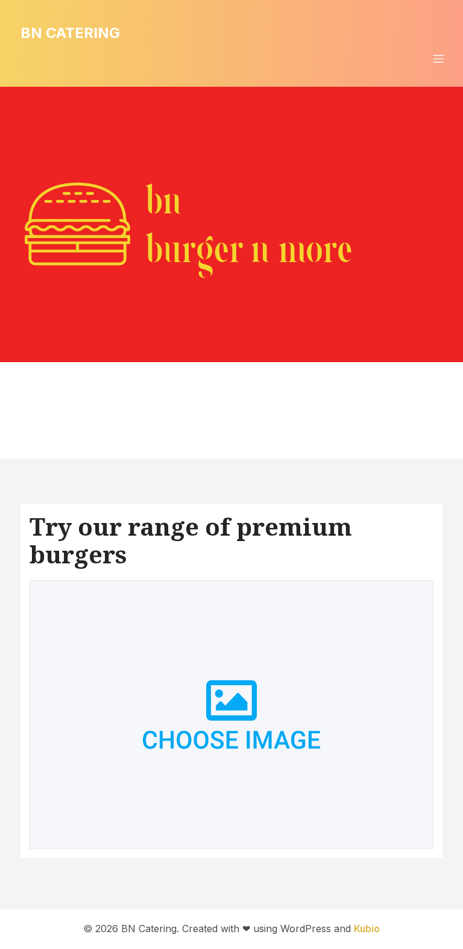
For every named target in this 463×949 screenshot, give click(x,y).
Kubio (367, 928)
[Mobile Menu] (438, 58)
